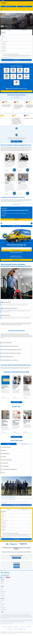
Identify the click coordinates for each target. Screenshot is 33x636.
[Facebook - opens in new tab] (1, 577)
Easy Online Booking (9, 6)
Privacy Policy (11, 56)
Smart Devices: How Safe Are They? (27, 422)
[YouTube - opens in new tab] (9, 577)
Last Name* (2, 36)
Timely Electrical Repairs (22, 161)
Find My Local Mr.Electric (16, 250)
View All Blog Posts (16, 402)
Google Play (17, 567)
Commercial (25, 30)
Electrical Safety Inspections (10, 161)
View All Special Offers (16, 204)
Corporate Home (3, 607)
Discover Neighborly (16, 557)
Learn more (6, 170)
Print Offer (4, 215)
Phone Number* (3, 43)
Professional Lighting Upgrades (21, 183)
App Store (17, 564)
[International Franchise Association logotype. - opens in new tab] (2, 611)
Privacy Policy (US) (16, 626)
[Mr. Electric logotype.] (12, 544)
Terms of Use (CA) (10, 626)
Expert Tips (2, 600)
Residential (9, 30)
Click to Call (25, 6)
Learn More (16, 91)
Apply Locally (3, 595)
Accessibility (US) (29, 626)
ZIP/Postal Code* (3, 50)
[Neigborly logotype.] (23, 544)
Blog (1, 602)
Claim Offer (16, 219)
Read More (3, 397)
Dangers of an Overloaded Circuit (15, 387)
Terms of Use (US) (4, 626)
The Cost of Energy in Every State (5, 387)
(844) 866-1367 (19, 252)
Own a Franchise (3, 591)
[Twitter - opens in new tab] (3, 577)
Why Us (2, 588)
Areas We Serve (3, 609)
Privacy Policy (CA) (22, 626)
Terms (8, 56)
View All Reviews (16, 97)
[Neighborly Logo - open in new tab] (2, 0)
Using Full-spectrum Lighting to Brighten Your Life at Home (26, 388)
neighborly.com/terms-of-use (24, 213)
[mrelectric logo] (16, 573)
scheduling (26, 146)
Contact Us (2, 593)
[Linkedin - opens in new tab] (7, 577)
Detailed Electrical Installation (8, 183)
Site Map (2, 605)
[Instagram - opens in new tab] (5, 577)
